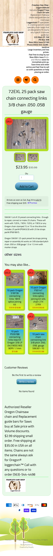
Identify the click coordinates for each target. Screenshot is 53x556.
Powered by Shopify (26, 547)
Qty (26, 173)
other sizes (13, 254)
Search (26, 519)
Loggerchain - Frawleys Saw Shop (29, 539)
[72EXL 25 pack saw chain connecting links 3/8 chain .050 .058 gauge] (20, 157)
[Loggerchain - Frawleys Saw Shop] (13, 38)
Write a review (26, 381)
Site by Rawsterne (26, 544)
